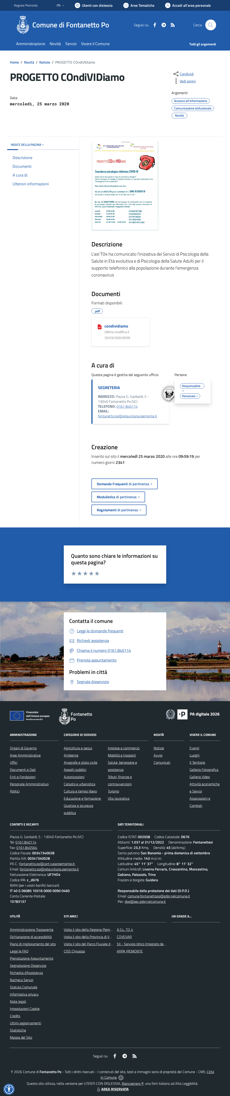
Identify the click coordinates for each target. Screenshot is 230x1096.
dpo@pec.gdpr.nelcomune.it (145, 901)
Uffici (13, 762)
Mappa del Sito (21, 1037)
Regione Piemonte (26, 5)
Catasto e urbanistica (79, 784)
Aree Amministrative (25, 755)
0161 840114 (127, 406)
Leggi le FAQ (19, 951)
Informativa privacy (24, 994)
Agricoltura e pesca (78, 748)
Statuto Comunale (23, 987)
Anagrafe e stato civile (80, 762)
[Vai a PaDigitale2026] (192, 714)
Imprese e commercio (123, 748)
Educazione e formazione (82, 798)
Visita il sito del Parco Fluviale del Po (91, 944)
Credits (15, 1016)
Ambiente (71, 755)
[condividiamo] (99, 326)
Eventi (194, 748)
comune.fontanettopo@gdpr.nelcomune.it (159, 896)
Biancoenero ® (133, 1083)
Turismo (113, 791)
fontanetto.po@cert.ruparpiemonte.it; (47, 863)
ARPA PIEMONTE (130, 951)
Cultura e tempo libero (80, 791)
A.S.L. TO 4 (125, 929)
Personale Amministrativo (29, 784)
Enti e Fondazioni (22, 776)
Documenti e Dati (23, 769)
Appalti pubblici (75, 769)
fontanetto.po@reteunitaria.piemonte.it (127, 416)
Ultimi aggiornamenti (25, 1023)
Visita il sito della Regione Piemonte (90, 929)
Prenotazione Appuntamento (31, 958)
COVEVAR (124, 936)
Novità (29, 62)
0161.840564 (26, 847)
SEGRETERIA (109, 388)
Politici (15, 791)
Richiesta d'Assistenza (26, 972)
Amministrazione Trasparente (31, 929)
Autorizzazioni (74, 776)
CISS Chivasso (74, 951)
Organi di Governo (23, 748)
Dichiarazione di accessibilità (31, 936)
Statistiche (18, 1030)
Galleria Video (200, 776)
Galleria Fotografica (204, 769)
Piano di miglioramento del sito (33, 944)
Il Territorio (197, 762)
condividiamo (116, 326)
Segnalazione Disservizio (28, 965)
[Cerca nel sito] (210, 25)
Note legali (18, 1001)
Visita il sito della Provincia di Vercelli (91, 936)
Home (14, 62)
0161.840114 (25, 842)
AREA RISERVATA (115, 1089)
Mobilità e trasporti (122, 755)
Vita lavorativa (118, 798)
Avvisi (158, 755)
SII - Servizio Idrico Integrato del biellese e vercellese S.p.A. (160, 944)
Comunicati (162, 762)
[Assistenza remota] (121, 1077)
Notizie (44, 62)
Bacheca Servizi (21, 980)
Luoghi (194, 755)
